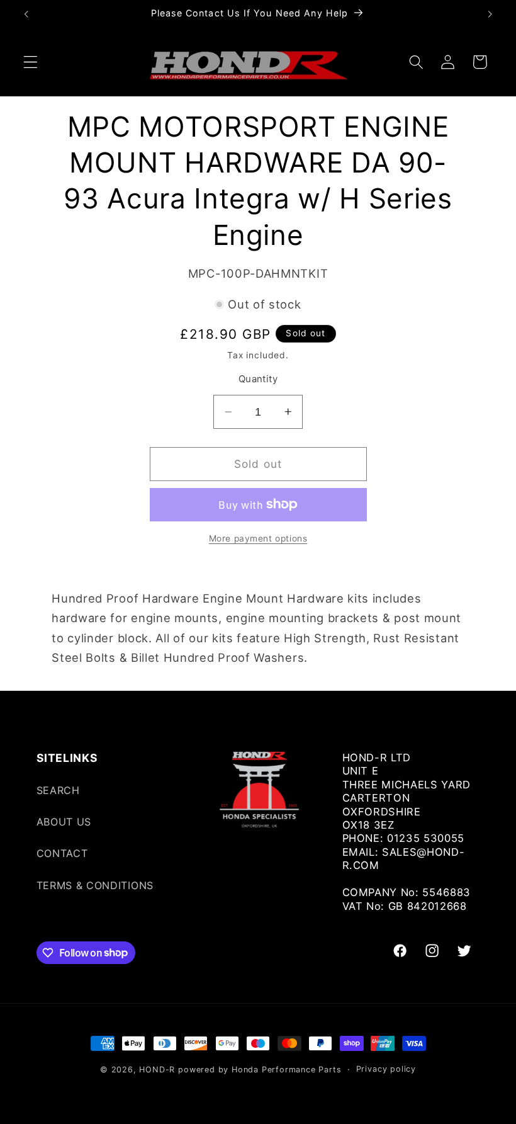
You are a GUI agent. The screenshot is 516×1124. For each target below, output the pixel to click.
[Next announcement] (489, 14)
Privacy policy (386, 1069)
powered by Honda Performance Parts (259, 1069)
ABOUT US (64, 821)
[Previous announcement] (26, 14)
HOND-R (157, 1069)
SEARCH (58, 790)
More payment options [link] (258, 538)
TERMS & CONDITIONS (95, 885)
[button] (30, 62)
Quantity (258, 379)
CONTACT (62, 853)
